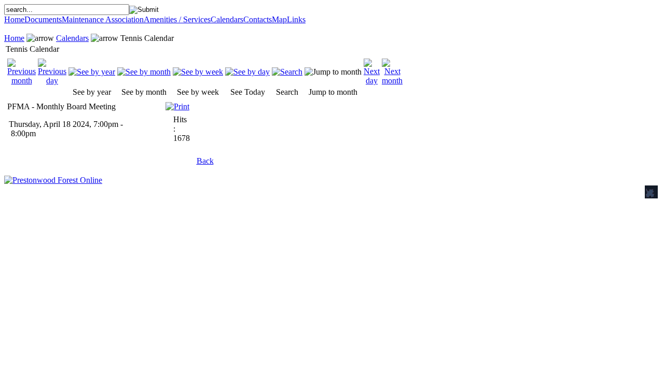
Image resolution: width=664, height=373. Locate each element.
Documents (43, 19)
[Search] (287, 71)
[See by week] (198, 71)
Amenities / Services (177, 19)
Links (296, 19)
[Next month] (392, 80)
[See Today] (247, 71)
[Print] (177, 103)
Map (279, 19)
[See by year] (91, 71)
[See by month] (144, 71)
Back (205, 160)
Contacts (257, 19)
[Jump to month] (333, 71)
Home (14, 19)
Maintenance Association (103, 19)
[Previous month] (21, 80)
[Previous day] (52, 80)
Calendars (227, 19)
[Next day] (372, 80)
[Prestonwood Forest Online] (53, 180)
